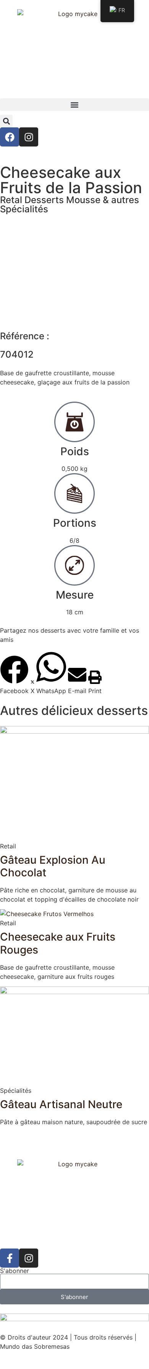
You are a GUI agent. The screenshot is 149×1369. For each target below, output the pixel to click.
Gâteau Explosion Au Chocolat (52, 866)
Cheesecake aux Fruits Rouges (57, 943)
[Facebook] (9, 137)
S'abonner (14, 1271)
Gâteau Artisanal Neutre (61, 1104)
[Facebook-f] (9, 1258)
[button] (74, 104)
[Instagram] (28, 137)
